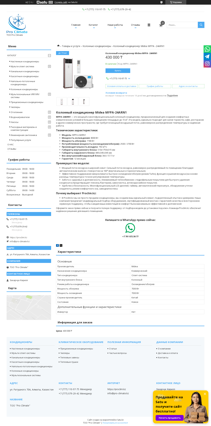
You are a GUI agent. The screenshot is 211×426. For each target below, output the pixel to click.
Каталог (93, 24)
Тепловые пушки (69, 361)
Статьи (113, 348)
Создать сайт (61, 2)
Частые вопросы (118, 353)
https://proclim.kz (18, 237)
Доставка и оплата (168, 353)
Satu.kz (120, 419)
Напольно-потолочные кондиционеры (23, 83)
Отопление (17, 112)
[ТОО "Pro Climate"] (17, 23)
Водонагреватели (20, 117)
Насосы (14, 122)
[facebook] (57, 245)
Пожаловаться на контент (115, 422)
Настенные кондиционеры (25, 61)
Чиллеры (15, 107)
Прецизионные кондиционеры (27, 102)
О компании (164, 348)
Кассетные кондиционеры (25, 76)
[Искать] (201, 25)
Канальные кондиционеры (25, 71)
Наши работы (115, 24)
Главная (75, 24)
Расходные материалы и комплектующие (24, 128)
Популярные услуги (21, 140)
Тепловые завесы (69, 357)
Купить (118, 71)
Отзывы (135, 24)
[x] (61, 245)
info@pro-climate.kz (20, 241)
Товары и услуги (71, 46)
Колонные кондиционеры (97, 46)
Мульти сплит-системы (23, 353)
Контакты (163, 357)
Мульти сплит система (22, 66)
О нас (10, 144)
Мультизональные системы (26, 375)
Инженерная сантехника (24, 135)
